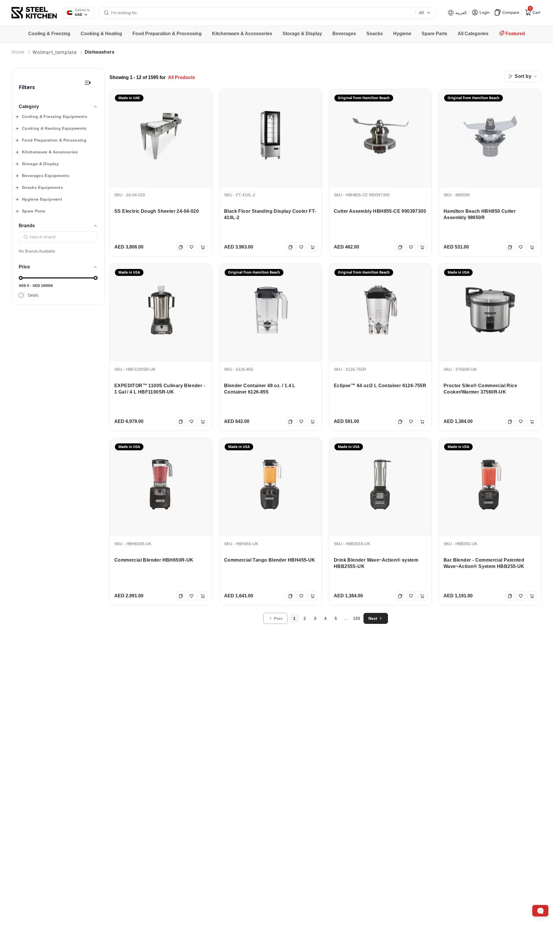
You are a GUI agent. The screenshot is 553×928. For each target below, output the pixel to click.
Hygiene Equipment (42, 199)
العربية (460, 12)
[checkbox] (21, 295)
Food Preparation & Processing (54, 140)
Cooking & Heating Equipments (54, 128)
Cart (534, 11)
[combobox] (523, 76)
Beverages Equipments (45, 175)
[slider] (21, 278)
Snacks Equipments (42, 187)
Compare (510, 12)
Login (484, 12)
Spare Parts (34, 211)
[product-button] (87, 83)
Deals (33, 295)
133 (356, 618)
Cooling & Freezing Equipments (54, 116)
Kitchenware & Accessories (50, 152)
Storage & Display (40, 163)
